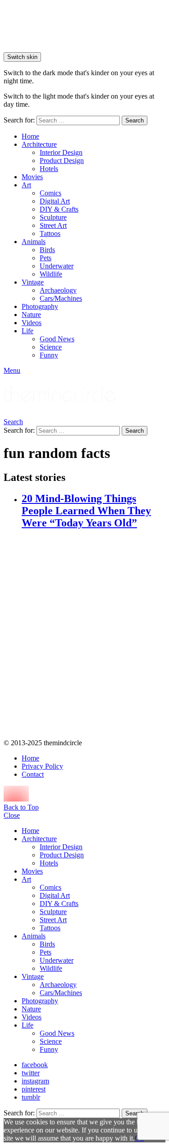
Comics (50, 193)
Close (12, 815)
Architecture (39, 144)
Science (51, 347)
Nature (31, 314)
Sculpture (53, 217)
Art (26, 185)
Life (27, 331)
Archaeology (58, 290)
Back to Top (21, 807)
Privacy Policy (42, 766)
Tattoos (50, 233)
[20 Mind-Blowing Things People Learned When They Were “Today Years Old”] (93, 635)
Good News (57, 339)
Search (134, 120)
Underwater (56, 266)
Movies (32, 177)
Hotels (49, 168)
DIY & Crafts (59, 209)
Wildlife (51, 274)
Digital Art (55, 201)
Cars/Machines (61, 298)
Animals (34, 241)
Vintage (33, 282)
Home (30, 136)
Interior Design (61, 152)
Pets (45, 258)
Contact (33, 774)
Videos (31, 322)
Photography (40, 306)
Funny (49, 355)
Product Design (62, 160)
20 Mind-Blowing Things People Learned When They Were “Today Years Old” (86, 511)
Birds (47, 250)
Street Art (53, 225)
